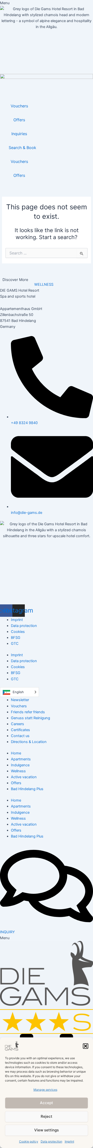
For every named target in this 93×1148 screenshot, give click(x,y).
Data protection (51, 1141)
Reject (46, 1116)
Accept (46, 1102)
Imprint (69, 1141)
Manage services (45, 1089)
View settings (46, 1130)
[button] (85, 1046)
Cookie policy (28, 1141)
